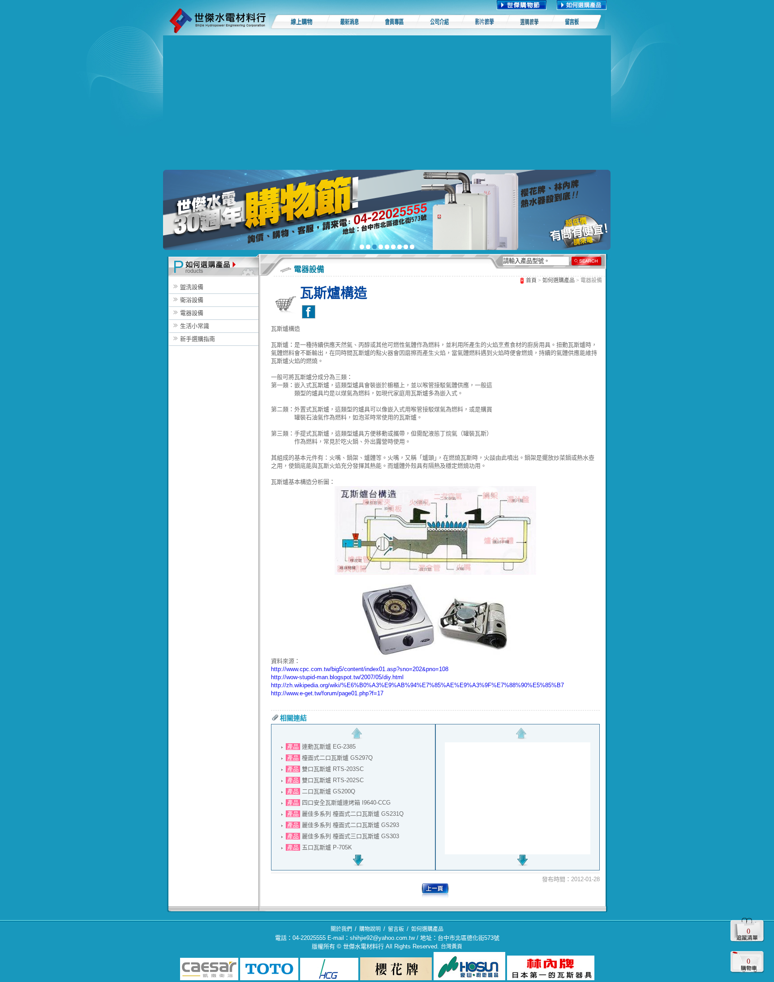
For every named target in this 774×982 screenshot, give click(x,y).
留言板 (396, 929)
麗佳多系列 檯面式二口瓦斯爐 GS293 (350, 825)
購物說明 (370, 929)
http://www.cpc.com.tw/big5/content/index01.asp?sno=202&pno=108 (359, 669)
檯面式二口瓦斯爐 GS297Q (337, 757)
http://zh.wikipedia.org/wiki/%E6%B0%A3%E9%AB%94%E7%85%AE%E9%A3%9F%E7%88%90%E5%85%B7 (417, 685)
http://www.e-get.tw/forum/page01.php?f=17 (327, 693)
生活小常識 (194, 326)
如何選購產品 (558, 280)
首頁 (531, 280)
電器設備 (191, 313)
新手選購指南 (197, 339)
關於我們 (341, 929)
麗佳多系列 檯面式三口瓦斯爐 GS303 (350, 836)
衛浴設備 (191, 300)
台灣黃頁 (451, 946)
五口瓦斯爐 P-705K (327, 847)
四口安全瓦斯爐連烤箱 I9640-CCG (346, 802)
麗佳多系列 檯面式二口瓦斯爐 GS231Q (353, 813)
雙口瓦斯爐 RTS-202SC (333, 780)
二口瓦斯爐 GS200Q (328, 791)
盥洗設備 (191, 287)
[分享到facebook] (308, 312)
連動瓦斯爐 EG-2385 (329, 746)
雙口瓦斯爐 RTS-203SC (333, 769)
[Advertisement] (387, 102)
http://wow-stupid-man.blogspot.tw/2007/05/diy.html (337, 677)
